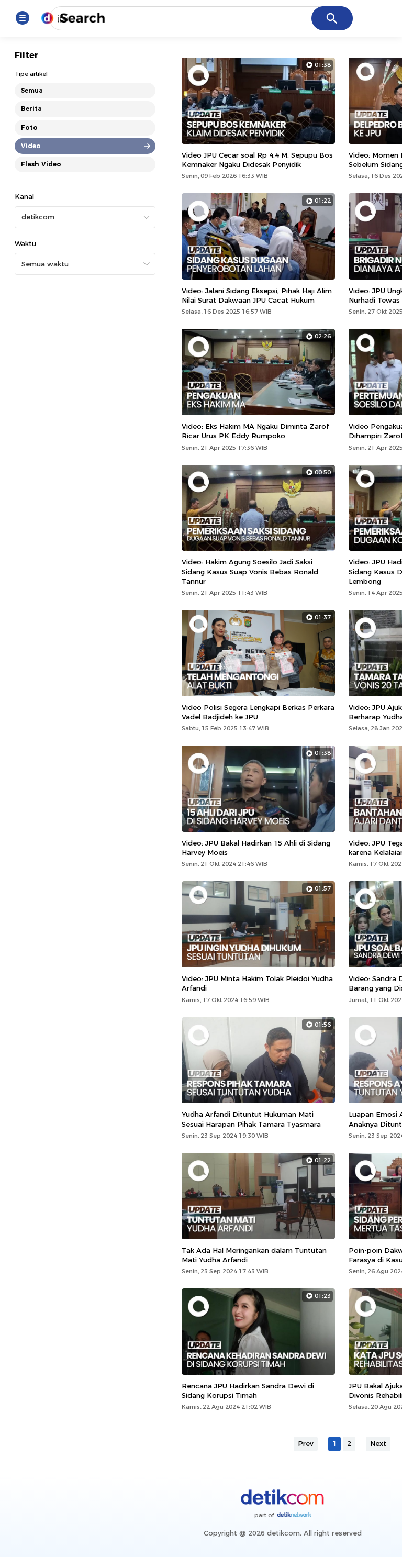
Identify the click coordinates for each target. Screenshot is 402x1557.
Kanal (24, 196)
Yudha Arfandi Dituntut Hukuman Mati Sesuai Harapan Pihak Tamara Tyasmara (251, 1119)
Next (378, 1443)
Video (31, 146)
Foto (29, 127)
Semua (32, 90)
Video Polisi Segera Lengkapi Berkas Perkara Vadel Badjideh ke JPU (258, 712)
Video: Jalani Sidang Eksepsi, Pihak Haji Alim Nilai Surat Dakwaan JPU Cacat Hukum (257, 295)
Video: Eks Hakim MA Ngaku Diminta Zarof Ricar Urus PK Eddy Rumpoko (255, 431)
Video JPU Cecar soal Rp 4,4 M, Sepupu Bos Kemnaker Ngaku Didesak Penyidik (257, 160)
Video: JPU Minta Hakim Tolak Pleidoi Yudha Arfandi (257, 983)
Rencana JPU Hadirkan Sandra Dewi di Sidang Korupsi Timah (248, 1390)
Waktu (25, 243)
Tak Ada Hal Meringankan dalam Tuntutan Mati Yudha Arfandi (254, 1255)
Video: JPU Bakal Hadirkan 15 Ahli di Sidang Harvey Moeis (256, 848)
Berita (31, 109)
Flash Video (41, 164)
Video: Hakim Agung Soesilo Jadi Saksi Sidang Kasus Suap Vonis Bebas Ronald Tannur (250, 571)
